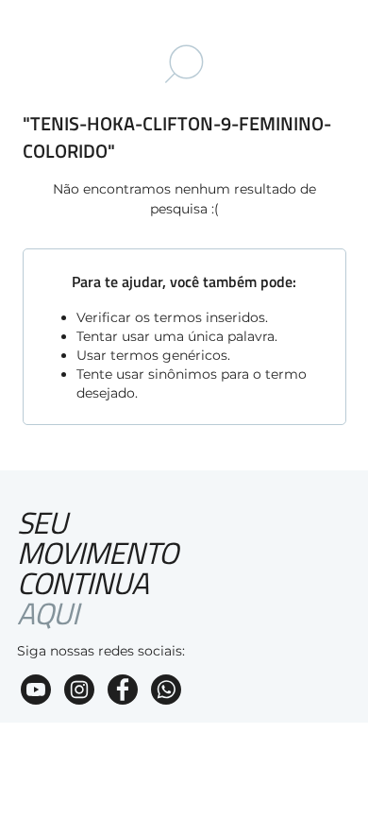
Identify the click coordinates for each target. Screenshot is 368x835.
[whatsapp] (166, 691)
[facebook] (123, 691)
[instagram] (79, 691)
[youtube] (36, 691)
